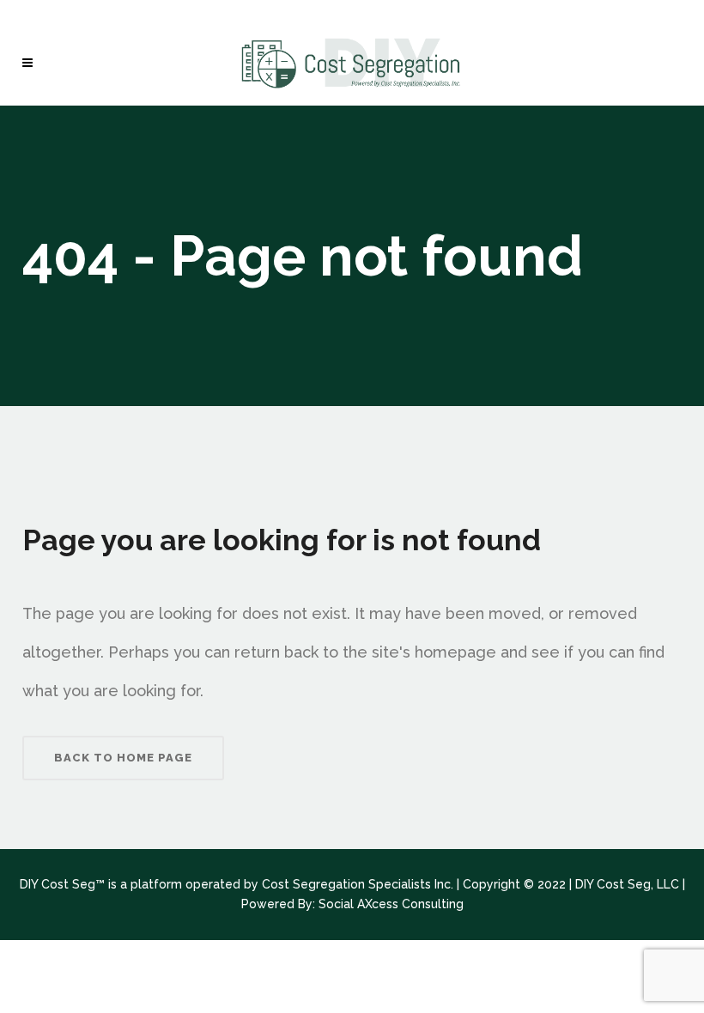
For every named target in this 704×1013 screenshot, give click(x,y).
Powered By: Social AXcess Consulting (352, 904)
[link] (31, 63)
